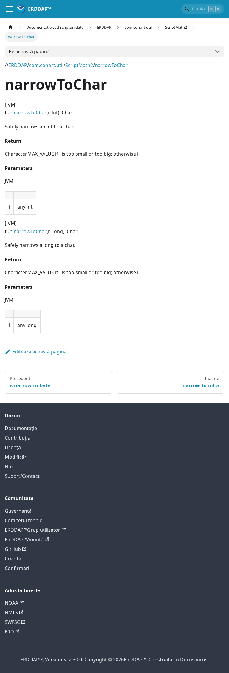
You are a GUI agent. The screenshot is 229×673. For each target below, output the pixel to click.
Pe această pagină (29, 51)
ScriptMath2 (79, 65)
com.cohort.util (46, 65)
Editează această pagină (39, 351)
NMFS (11, 612)
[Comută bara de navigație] (9, 8)
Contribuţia (17, 438)
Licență (13, 447)
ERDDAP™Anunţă (24, 539)
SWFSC (12, 622)
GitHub (13, 549)
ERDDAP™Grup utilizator (32, 530)
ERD (9, 631)
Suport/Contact (22, 476)
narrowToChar (111, 65)
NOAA (11, 603)
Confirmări (17, 568)
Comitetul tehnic (23, 520)
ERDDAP (17, 65)
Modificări (16, 457)
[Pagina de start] (10, 27)
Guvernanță (18, 511)
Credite (13, 558)
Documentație (21, 428)
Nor (9, 466)
